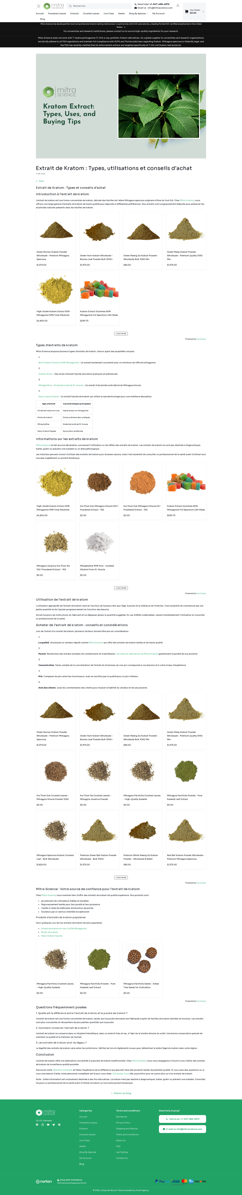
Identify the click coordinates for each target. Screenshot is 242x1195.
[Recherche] (70, 6)
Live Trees (84, 1140)
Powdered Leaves (88, 1123)
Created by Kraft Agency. (137, 1190)
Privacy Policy (123, 1123)
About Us (121, 1140)
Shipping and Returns (127, 1128)
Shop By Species (87, 1152)
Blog (81, 1164)
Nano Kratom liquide (51, 936)
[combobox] (99, 6)
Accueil (83, 1117)
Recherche (121, 1117)
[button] (38, 6)
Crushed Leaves (87, 1134)
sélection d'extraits (62, 1070)
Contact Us (122, 1158)
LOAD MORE (121, 334)
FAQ (118, 1146)
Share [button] (41, 181)
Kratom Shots (45, 374)
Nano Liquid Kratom (48, 396)
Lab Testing (122, 1152)
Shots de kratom (49, 932)
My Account (85, 1158)
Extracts (83, 1128)
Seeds (82, 1146)
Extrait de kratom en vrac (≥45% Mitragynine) (64, 928)
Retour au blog (122, 1093)
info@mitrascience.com (160, 8)
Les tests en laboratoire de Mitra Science (137, 654)
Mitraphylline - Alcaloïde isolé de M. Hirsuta (60, 385)
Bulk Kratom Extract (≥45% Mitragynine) (58, 362)
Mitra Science (187, 200)
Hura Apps (201, 339)
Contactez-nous (120, 1073)
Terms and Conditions (127, 1134)
